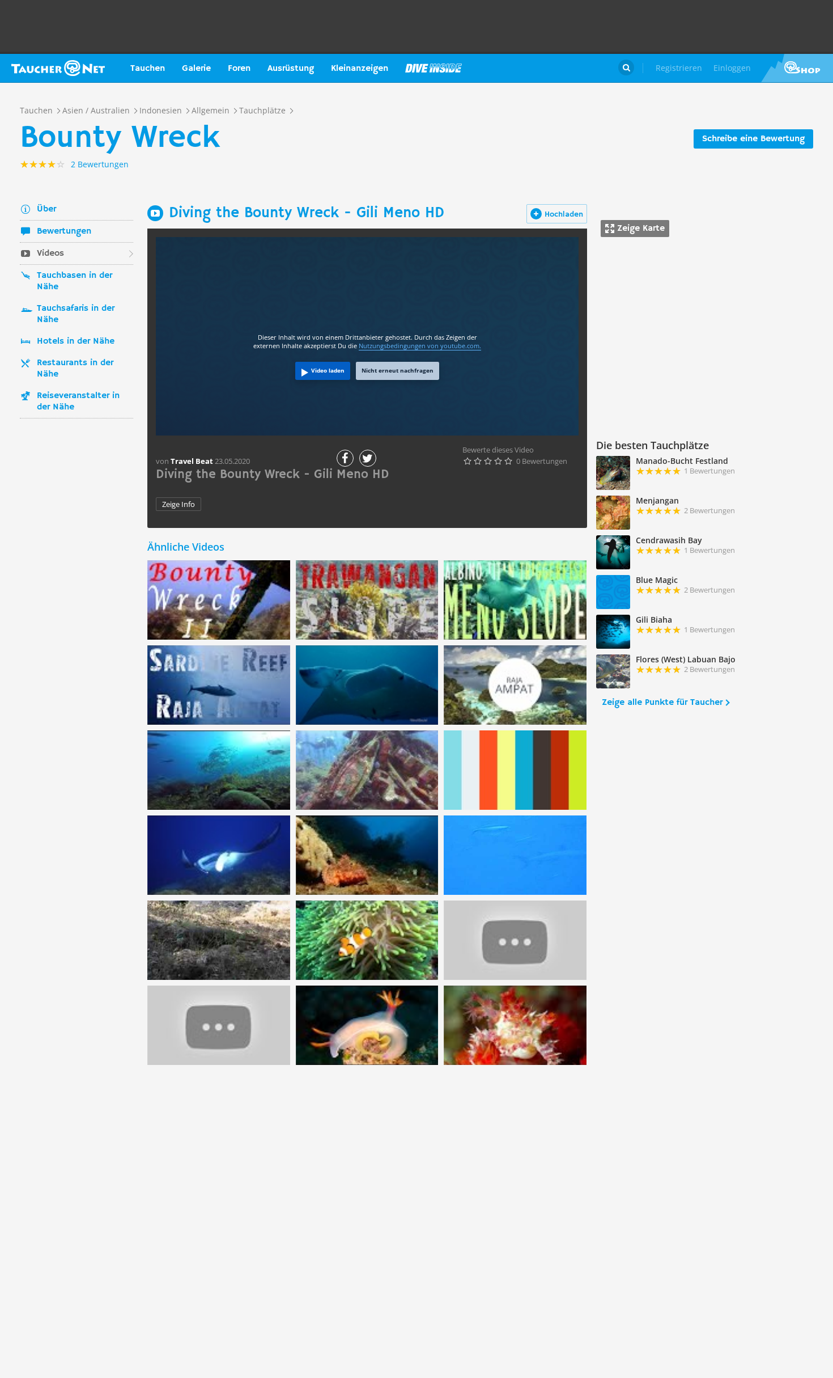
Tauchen (147, 68)
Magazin (433, 68)
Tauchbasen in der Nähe (74, 281)
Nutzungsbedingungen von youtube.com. (420, 345)
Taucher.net (58, 68)
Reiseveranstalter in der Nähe (78, 401)
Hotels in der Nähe (75, 341)
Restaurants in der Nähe (75, 368)
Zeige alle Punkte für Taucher (662, 702)
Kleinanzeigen (359, 68)
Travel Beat (192, 461)
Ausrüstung (290, 68)
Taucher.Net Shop (797, 68)
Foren (239, 68)
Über (46, 209)
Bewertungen (64, 231)
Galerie (196, 68)
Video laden (328, 370)
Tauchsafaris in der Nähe (75, 314)
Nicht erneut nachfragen (398, 370)
